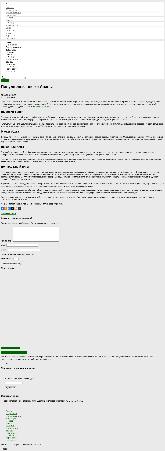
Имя (3, 245)
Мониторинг (12, 25)
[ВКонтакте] (2, 208)
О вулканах (11, 10)
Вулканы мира (13, 13)
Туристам (10, 30)
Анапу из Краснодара (43, 106)
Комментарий (7, 241)
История (10, 23)
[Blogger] (15, 208)
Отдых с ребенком (10, 348)
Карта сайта (12, 35)
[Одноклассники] (5, 208)
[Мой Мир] (9, 208)
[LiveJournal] (19, 208)
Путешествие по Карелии (14, 352)
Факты (9, 20)
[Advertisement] (73, 308)
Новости (10, 18)
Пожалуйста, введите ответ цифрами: (17, 254)
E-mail (4, 250)
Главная (10, 8)
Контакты (10, 38)
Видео (9, 28)
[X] (12, 208)
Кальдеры (11, 15)
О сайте (10, 33)
